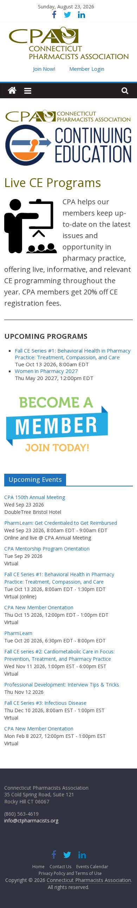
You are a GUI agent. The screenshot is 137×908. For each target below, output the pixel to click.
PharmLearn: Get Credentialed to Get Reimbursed (60, 523)
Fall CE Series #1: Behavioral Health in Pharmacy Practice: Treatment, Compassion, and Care (73, 354)
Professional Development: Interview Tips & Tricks (61, 684)
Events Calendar (92, 867)
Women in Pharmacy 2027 (46, 370)
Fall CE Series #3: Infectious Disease (45, 702)
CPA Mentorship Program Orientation (47, 548)
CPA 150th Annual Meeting (34, 497)
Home (38, 867)
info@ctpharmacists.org (31, 820)
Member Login (86, 68)
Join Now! (44, 68)
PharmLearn (18, 633)
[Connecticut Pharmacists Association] (12, 90)
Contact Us (60, 867)
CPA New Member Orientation (38, 607)
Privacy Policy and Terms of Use (70, 873)
